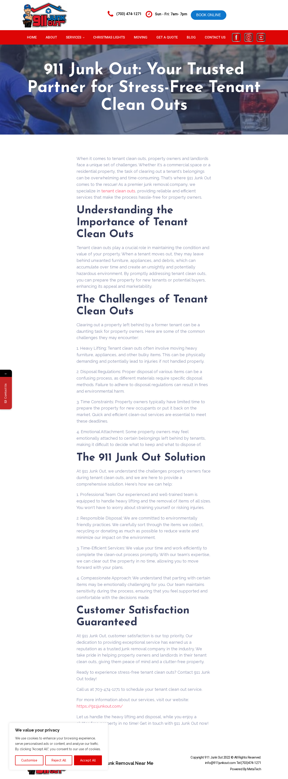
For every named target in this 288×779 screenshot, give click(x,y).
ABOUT (51, 37)
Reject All (59, 760)
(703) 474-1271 (129, 14)
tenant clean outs (118, 191)
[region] (58, 746)
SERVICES (73, 37)
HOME (32, 37)
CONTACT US (215, 37)
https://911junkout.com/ (99, 706)
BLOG (191, 37)
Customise (29, 760)
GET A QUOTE (167, 37)
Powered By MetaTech (245, 769)
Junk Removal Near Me (129, 763)
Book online (208, 15)
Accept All (88, 760)
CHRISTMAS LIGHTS (109, 37)
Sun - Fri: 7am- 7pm (171, 14)
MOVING (140, 37)
